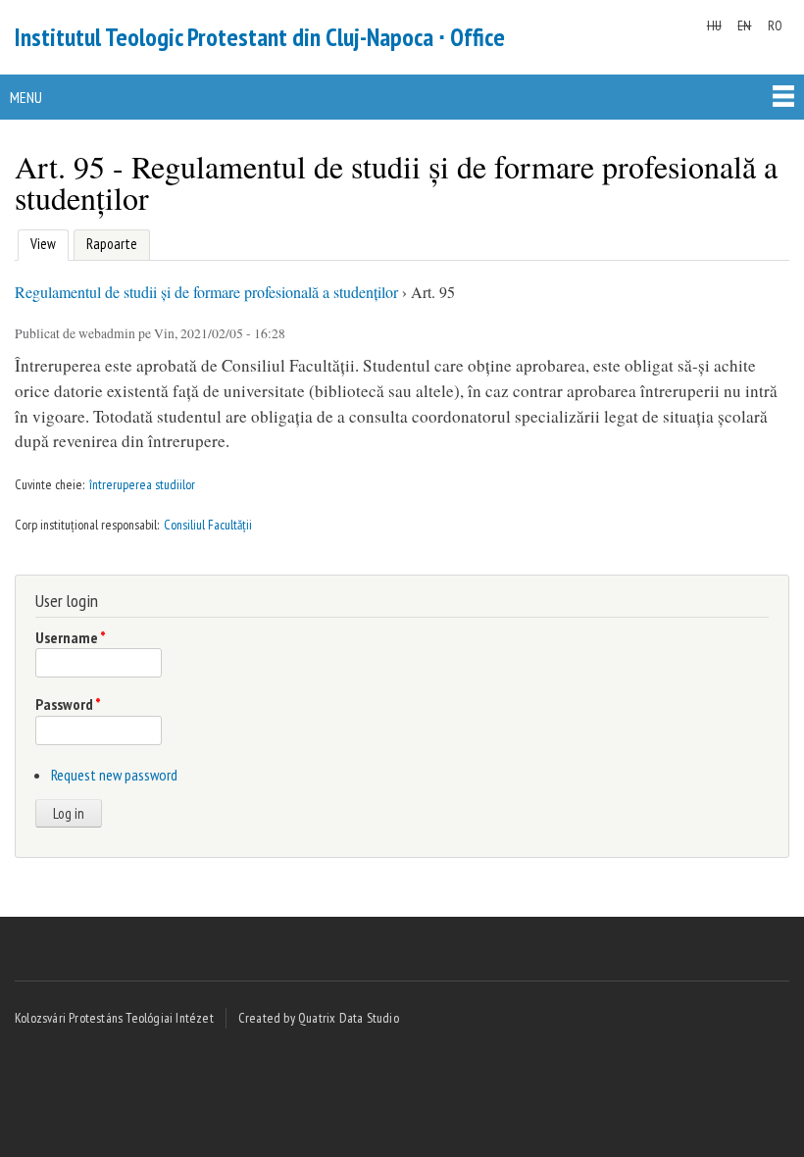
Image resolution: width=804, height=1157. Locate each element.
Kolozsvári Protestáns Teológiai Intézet (114, 1018)
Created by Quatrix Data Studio (318, 1018)
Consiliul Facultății (208, 524)
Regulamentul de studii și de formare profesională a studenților (206, 291)
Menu (26, 97)
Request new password (114, 774)
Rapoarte (111, 243)
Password (68, 704)
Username (70, 637)
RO (775, 25)
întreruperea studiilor (142, 484)
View (41, 243)
